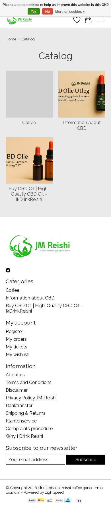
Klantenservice (21, 421)
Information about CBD (82, 125)
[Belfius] (59, 500)
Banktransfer (19, 405)
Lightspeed (54, 492)
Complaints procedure (29, 428)
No (47, 12)
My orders (16, 339)
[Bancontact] (50, 500)
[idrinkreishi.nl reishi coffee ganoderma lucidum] (20, 20)
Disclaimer (17, 390)
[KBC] (67, 500)
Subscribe (85, 459)
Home (11, 39)
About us (15, 374)
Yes (34, 12)
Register (14, 331)
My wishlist (17, 354)
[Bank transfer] (32, 500)
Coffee (29, 122)
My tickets (16, 347)
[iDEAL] (40, 500)
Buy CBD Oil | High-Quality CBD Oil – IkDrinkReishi (29, 194)
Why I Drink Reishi (24, 436)
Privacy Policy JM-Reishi (31, 398)
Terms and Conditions (29, 382)
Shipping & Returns (26, 413)
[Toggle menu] (99, 20)
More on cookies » (70, 12)
